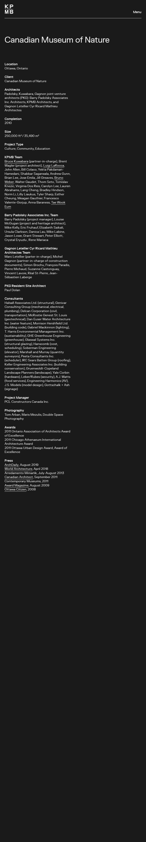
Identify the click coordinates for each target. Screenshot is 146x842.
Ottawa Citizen (15, 489)
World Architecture (18, 468)
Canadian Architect (19, 477)
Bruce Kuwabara (16, 161)
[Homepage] (9, 9)
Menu (137, 12)
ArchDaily (12, 464)
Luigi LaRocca (53, 165)
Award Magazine (17, 485)
